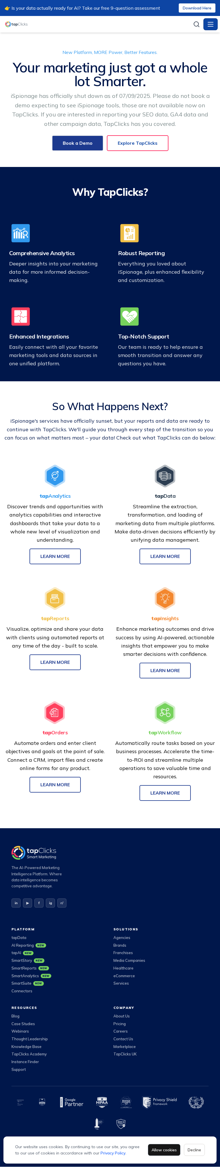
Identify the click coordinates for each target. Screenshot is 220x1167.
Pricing (119, 1023)
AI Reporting (27, 945)
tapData (18, 937)
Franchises (123, 952)
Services (121, 983)
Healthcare (123, 968)
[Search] (196, 24)
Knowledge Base (26, 1046)
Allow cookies (164, 1149)
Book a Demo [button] (78, 143)
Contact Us (123, 1039)
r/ (61, 903)
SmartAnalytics (30, 975)
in (16, 903)
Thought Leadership (29, 1039)
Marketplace (124, 1046)
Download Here (197, 8)
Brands (119, 945)
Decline (194, 1149)
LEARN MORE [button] (55, 556)
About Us (121, 1016)
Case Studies (23, 1023)
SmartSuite (26, 983)
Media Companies (129, 960)
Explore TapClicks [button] (138, 143)
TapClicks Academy (29, 1054)
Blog (15, 1016)
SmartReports (29, 968)
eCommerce (124, 975)
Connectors (21, 991)
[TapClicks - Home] (97, 24)
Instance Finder (25, 1061)
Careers (120, 1031)
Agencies (121, 937)
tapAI (21, 952)
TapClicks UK (125, 1054)
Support (18, 1069)
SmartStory (27, 960)
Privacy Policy (113, 1153)
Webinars (20, 1031)
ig (50, 903)
